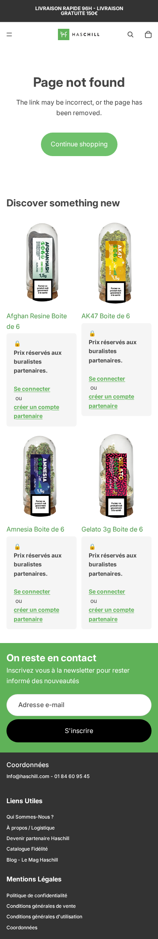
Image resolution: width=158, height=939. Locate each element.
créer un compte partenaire (36, 411)
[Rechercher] (130, 34)
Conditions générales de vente (41, 906)
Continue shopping (79, 144)
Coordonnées (21, 927)
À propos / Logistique (30, 828)
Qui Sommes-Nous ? (29, 817)
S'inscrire (79, 730)
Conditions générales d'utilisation (44, 916)
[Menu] (9, 34)
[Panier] (148, 34)
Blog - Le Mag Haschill (32, 860)
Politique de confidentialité (36, 895)
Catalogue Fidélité (27, 849)
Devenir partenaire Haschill (37, 838)
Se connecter (32, 388)
